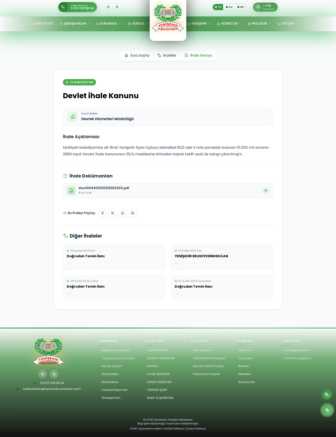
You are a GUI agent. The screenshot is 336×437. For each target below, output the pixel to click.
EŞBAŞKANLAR (75, 23)
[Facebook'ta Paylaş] (102, 213)
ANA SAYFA (44, 23)
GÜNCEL (138, 23)
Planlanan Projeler (206, 374)
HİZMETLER (229, 23)
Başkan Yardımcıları (116, 350)
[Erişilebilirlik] (326, 394)
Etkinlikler (244, 374)
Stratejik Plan (111, 398)
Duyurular (245, 358)
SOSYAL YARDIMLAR (161, 358)
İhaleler (244, 366)
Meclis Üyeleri (112, 366)
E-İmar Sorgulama (297, 358)
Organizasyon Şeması (118, 358)
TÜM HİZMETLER (157, 350)
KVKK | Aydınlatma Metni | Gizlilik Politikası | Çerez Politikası (168, 428)
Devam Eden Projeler (208, 366)
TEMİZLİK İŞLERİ (157, 390)
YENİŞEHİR (199, 23)
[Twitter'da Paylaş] (112, 213)
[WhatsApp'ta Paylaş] (122, 213)
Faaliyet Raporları (115, 390)
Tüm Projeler (202, 350)
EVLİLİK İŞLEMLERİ (158, 374)
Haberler (245, 350)
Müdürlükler (110, 374)
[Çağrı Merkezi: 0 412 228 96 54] (327, 410)
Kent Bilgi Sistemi (296, 350)
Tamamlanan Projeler (209, 358)
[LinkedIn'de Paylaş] (132, 213)
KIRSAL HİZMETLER (159, 382)
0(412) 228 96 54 (52, 383)
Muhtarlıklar (110, 382)
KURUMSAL (108, 23)
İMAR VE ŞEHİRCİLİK (160, 398)
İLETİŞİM (287, 23)
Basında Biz (246, 382)
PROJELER (259, 23)
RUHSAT (153, 366)
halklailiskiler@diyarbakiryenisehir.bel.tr (52, 389)
